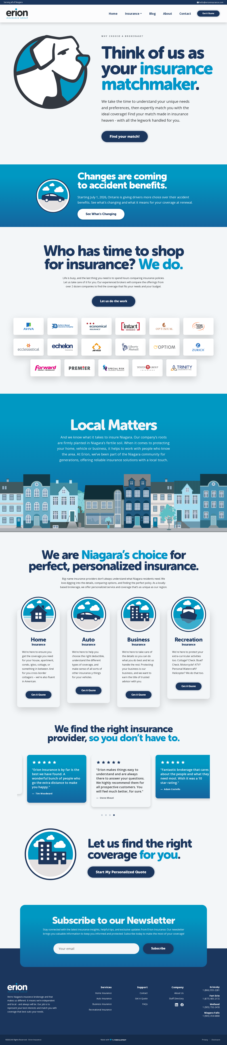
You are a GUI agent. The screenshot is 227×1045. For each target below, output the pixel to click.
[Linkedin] (176, 1005)
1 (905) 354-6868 (211, 1015)
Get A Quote (208, 13)
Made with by (107, 1039)
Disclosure (216, 1039)
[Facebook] (182, 1005)
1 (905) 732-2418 (211, 1007)
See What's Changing (101, 214)
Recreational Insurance (100, 1009)
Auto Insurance (104, 998)
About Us (179, 993)
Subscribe (158, 948)
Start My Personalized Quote (121, 872)
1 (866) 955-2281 (211, 990)
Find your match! (125, 136)
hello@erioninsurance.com (211, 2)
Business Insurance (102, 1004)
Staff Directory (176, 998)
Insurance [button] (132, 13)
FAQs (145, 1004)
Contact (185, 13)
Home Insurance (103, 993)
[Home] (17, 13)
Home (113, 13)
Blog (152, 13)
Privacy (205, 1039)
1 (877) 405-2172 (211, 998)
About (167, 13)
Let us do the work (113, 301)
